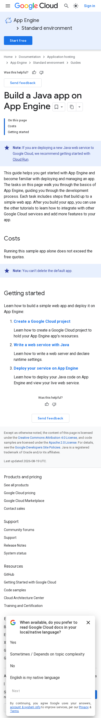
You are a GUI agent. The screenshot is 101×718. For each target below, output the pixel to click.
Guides (76, 62)
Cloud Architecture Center (24, 598)
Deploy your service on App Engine (46, 368)
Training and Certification (23, 606)
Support (10, 538)
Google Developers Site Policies (37, 447)
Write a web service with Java (41, 345)
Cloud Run (20, 159)
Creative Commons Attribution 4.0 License (47, 437)
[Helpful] (34, 72)
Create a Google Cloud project (42, 321)
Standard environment (47, 28)
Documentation (30, 57)
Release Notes (15, 545)
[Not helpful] (41, 72)
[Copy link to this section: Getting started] (50, 294)
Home (8, 57)
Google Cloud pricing (19, 493)
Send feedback (23, 83)
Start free (18, 40)
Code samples (15, 590)
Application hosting (61, 57)
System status (15, 553)
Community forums (19, 530)
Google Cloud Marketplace (24, 501)
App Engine (26, 20)
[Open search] (66, 6)
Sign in (89, 6)
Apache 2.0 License (62, 442)
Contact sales (14, 508)
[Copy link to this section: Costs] (25, 239)
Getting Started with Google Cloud (30, 582)
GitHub (9, 574)
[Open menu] (8, 6)
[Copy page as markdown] (71, 107)
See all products (16, 485)
